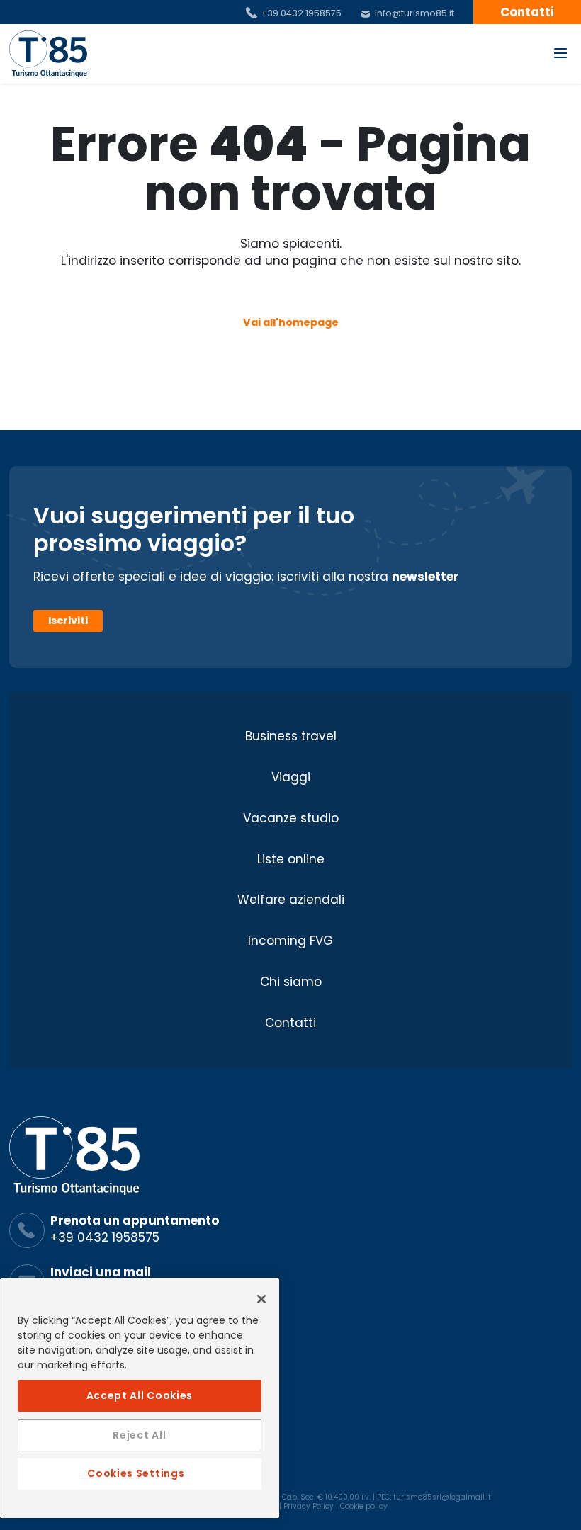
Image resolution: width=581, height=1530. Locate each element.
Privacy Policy (308, 1506)
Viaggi (290, 777)
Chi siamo (291, 981)
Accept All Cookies (139, 1395)
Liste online (291, 859)
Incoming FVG (290, 940)
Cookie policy (364, 1506)
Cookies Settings (135, 1473)
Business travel (291, 735)
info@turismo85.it (414, 13)
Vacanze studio (291, 818)
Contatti (290, 1022)
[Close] (261, 1299)
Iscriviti (68, 620)
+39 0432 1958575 (301, 13)
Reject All (139, 1435)
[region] (139, 1398)
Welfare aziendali (290, 899)
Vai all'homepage (291, 322)
